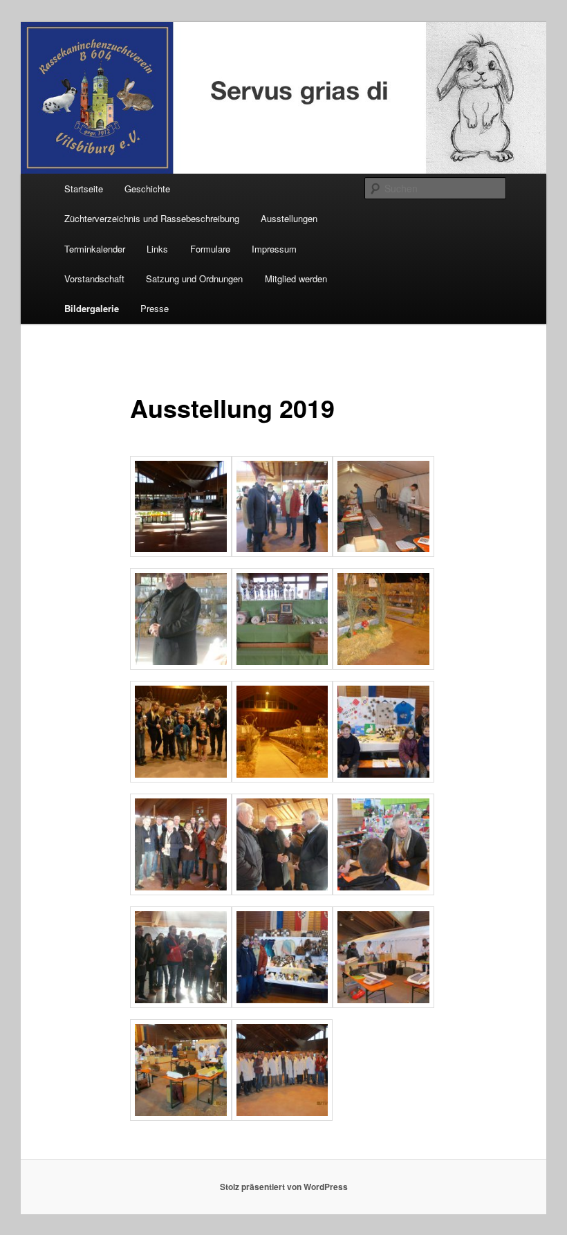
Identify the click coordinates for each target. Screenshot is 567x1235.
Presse (154, 308)
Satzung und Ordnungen (194, 278)
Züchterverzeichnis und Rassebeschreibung (151, 218)
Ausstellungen (289, 218)
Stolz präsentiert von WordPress (284, 1186)
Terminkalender (94, 248)
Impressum (274, 248)
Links (157, 248)
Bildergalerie (91, 308)
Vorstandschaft (94, 278)
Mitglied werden (296, 278)
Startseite (83, 188)
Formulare (210, 248)
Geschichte (147, 188)
